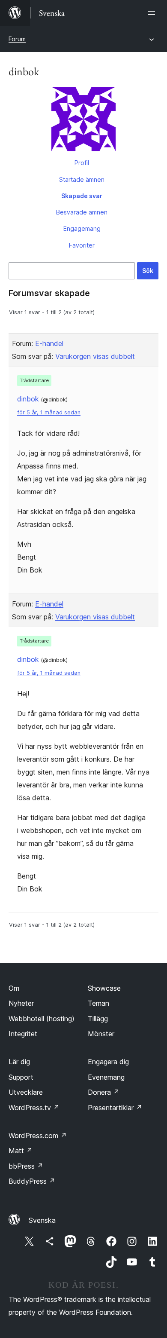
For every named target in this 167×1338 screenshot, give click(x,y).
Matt (21, 1150)
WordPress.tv (34, 1107)
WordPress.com (38, 1135)
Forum (17, 39)
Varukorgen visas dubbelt (95, 356)
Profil (82, 162)
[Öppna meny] (153, 13)
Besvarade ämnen (81, 212)
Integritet (23, 1033)
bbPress (26, 1166)
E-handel (49, 343)
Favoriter (82, 245)
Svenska (42, 1220)
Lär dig (19, 1061)
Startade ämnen (81, 179)
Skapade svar (81, 195)
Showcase (104, 988)
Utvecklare (26, 1092)
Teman (98, 1003)
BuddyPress (32, 1181)
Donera (103, 1092)
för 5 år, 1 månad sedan (49, 412)
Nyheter (21, 1003)
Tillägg (98, 1018)
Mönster (101, 1033)
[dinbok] (83, 121)
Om (14, 988)
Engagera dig (108, 1061)
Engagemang (82, 228)
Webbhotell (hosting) (42, 1018)
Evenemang (106, 1077)
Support (21, 1077)
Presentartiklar (115, 1107)
